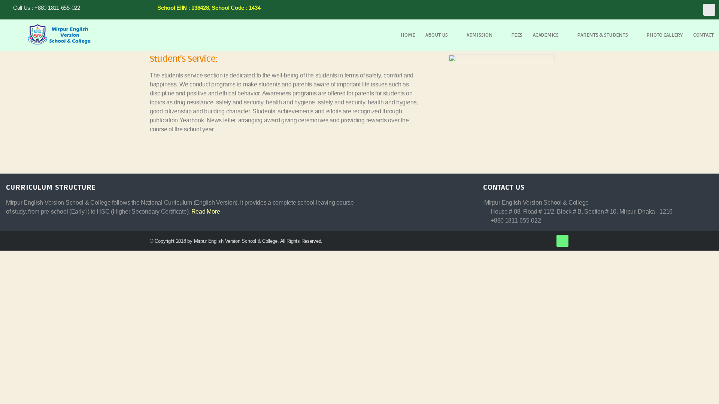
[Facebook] (709, 10)
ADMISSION (480, 35)
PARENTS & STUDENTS (602, 35)
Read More (205, 211)
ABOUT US (436, 35)
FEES (516, 35)
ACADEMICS (546, 35)
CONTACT (703, 35)
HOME (408, 35)
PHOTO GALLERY (664, 35)
